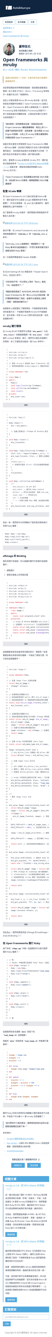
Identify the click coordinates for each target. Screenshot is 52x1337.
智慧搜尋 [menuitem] (9, 22)
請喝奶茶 (18, 1165)
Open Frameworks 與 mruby (16, 35)
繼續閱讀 (11, 1234)
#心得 (11, 69)
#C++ (5, 69)
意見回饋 (34, 1165)
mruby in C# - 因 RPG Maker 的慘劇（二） (24, 1187)
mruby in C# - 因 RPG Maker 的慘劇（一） (24, 1243)
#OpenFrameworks (38, 69)
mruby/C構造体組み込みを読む (20, 1138)
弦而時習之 (8, 28)
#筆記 (17, 69)
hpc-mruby (12, 1143)
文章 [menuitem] (32, 22)
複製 (26, 405)
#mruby (24, 69)
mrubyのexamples (15, 1151)
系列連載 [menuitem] (22, 22)
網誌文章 (7, 32)
